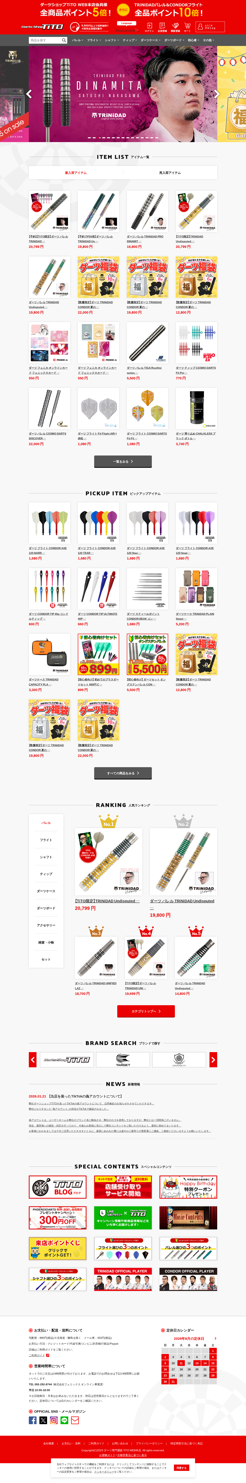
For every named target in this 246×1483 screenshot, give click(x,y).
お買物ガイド (107, 1455)
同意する (182, 1468)
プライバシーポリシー (149, 1443)
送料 (78, 1443)
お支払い (67, 1443)
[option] (123, 94)
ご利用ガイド (96, 1443)
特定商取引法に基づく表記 (186, 1443)
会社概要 (48, 1443)
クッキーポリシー (104, 1471)
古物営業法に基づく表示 (132, 1455)
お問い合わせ (120, 1443)
